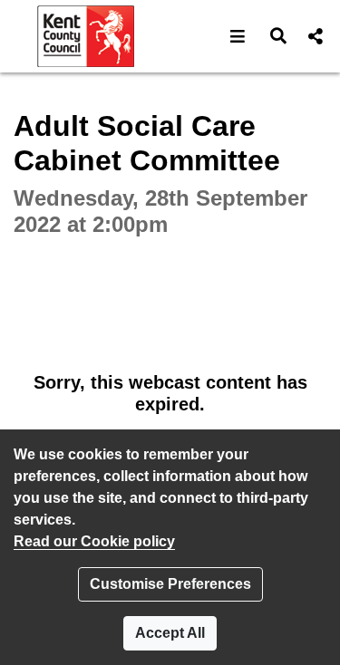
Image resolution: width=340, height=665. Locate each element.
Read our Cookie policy (94, 541)
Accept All (170, 633)
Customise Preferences (170, 584)
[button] (238, 36)
